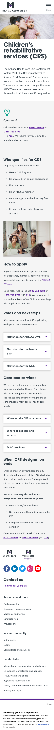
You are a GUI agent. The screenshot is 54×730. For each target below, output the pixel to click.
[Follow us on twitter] (22, 568)
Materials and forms (14, 614)
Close (49, 703)
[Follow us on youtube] (38, 568)
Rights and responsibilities (17, 680)
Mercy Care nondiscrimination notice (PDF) (25, 685)
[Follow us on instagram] (30, 568)
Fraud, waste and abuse (15, 675)
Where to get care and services (20, 433)
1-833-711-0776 (11, 131)
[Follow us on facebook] (6, 568)
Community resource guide (17, 609)
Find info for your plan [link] (15, 585)
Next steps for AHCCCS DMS (23, 337)
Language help (10, 619)
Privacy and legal (12, 690)
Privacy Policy (43, 724)
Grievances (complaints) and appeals (22, 671)
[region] (27, 715)
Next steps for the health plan (22, 351)
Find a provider (11, 604)
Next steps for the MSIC (21, 366)
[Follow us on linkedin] (14, 568)
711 (11, 136)
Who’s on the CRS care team (24, 418)
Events (6, 645)
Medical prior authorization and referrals (24, 666)
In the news (9, 640)
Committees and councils (16, 649)
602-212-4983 (36, 127)
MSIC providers (16, 447)
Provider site (10, 623)
